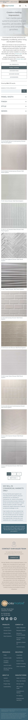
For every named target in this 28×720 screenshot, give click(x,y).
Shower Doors (14, 74)
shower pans (18, 53)
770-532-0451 (6, 613)
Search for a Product (8, 88)
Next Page (14, 478)
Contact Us (14, 557)
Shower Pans (14, 70)
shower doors (20, 59)
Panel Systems (14, 67)
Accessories (14, 77)
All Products (14, 64)
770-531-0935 (7, 615)
